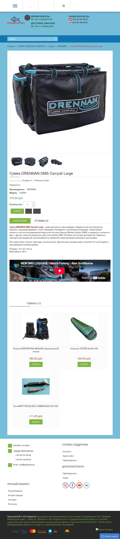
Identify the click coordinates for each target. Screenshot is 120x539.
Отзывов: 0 (27, 180)
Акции (65, 477)
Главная (10, 46)
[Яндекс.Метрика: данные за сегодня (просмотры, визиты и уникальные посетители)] (104, 529)
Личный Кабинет (15, 490)
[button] (110, 536)
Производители (70, 460)
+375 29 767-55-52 (80, 19)
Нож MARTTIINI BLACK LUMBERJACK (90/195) (35, 406)
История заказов (15, 495)
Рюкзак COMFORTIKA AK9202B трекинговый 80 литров (36, 350)
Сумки (51, 46)
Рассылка (12, 504)
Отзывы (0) (41, 220)
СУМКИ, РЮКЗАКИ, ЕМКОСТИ (31, 46)
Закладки (12, 499)
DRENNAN (62, 46)
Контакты (67, 451)
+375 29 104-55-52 (80, 22)
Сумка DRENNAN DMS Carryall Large (86, 46)
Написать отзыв (42, 180)
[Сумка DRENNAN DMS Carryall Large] (30, 162)
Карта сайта (68, 455)
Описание (20, 220)
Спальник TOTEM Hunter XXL (84, 348)
